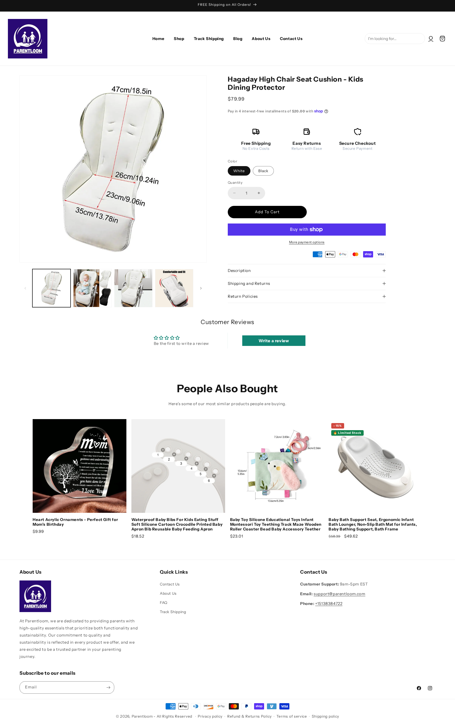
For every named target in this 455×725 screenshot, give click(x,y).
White (239, 170)
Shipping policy (325, 716)
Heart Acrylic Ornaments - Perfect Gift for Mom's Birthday (75, 522)
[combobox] (395, 38)
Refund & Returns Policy (249, 716)
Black (263, 170)
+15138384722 (328, 603)
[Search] (449, 17)
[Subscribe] (108, 687)
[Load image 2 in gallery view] (92, 288)
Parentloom (142, 716)
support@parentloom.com (339, 593)
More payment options (307, 242)
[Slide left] (25, 288)
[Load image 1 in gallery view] (51, 288)
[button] (442, 38)
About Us (168, 593)
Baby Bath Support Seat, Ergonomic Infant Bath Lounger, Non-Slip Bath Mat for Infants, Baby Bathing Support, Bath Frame (373, 524)
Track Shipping (173, 611)
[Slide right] (201, 288)
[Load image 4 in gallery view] (174, 288)
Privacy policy (210, 716)
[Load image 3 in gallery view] (133, 288)
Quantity (235, 182)
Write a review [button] (274, 340)
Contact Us (170, 584)
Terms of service (291, 716)
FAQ (163, 602)
